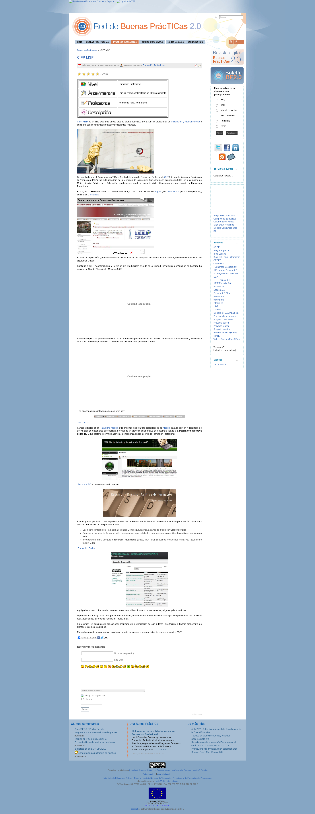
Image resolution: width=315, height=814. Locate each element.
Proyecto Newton (221, 329)
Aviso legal (148, 774)
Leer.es (217, 309)
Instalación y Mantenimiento (185, 121)
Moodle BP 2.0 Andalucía (225, 313)
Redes (231, 221)
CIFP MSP (85, 57)
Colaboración (220, 221)
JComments (197, 714)
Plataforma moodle (109, 428)
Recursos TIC (84, 484)
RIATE (216, 336)
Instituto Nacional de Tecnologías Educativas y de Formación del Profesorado (177, 778)
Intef (215, 306)
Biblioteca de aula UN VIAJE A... (90, 749)
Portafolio (225, 121)
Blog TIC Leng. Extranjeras (226, 257)
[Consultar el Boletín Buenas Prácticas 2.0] (227, 85)
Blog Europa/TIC (221, 250)
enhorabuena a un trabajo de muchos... (97, 753)
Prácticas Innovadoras (224, 316)
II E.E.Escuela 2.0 (222, 283)
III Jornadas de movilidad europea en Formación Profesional (153, 733)
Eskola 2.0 (218, 296)
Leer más (162, 749)
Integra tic (218, 303)
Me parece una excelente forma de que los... (96, 732)
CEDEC (217, 260)
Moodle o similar (229, 110)
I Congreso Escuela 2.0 (225, 267)
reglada (158, 191)
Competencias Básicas (224, 219)
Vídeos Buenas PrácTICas (226, 339)
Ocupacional (173, 191)
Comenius (218, 263)
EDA (215, 277)
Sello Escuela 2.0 (200, 739)
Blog (223, 99)
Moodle (166, 428)
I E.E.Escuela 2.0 (221, 280)
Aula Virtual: (84, 422)
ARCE (216, 247)
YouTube (229, 225)
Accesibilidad (163, 774)
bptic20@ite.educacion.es (167, 781)
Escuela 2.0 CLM (221, 293)
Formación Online (86, 548)
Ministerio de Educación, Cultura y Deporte (122, 778)
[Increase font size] (231, 41)
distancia (94, 194)
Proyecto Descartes (223, 319)
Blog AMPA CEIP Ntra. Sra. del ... (91, 729)
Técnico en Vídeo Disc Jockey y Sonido (210, 735)
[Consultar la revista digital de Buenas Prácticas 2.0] (227, 66)
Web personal (228, 115)
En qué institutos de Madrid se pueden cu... (96, 742)
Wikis (222, 215)
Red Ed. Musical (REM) (225, 332)
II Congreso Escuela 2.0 (225, 270)
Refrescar (88, 699)
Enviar (85, 709)
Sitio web (118, 660)
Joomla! (134, 809)
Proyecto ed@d (221, 323)
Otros (223, 126)
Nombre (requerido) (124, 653)
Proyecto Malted (221, 326)
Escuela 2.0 (219, 290)
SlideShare (219, 225)
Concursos (226, 228)
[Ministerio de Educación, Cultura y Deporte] (91, 1)
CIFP (166, 177)
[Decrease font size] (241, 41)
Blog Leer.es (219, 254)
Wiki (223, 105)
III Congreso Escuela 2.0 (225, 273)
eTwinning (218, 300)
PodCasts (230, 215)
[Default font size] (236, 41)
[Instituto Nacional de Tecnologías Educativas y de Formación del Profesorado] (125, 1)
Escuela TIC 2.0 (221, 286)
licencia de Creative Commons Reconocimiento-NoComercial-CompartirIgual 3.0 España (168, 770)
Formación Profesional (87, 50)
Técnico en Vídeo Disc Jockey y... (91, 739)
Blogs (216, 215)
